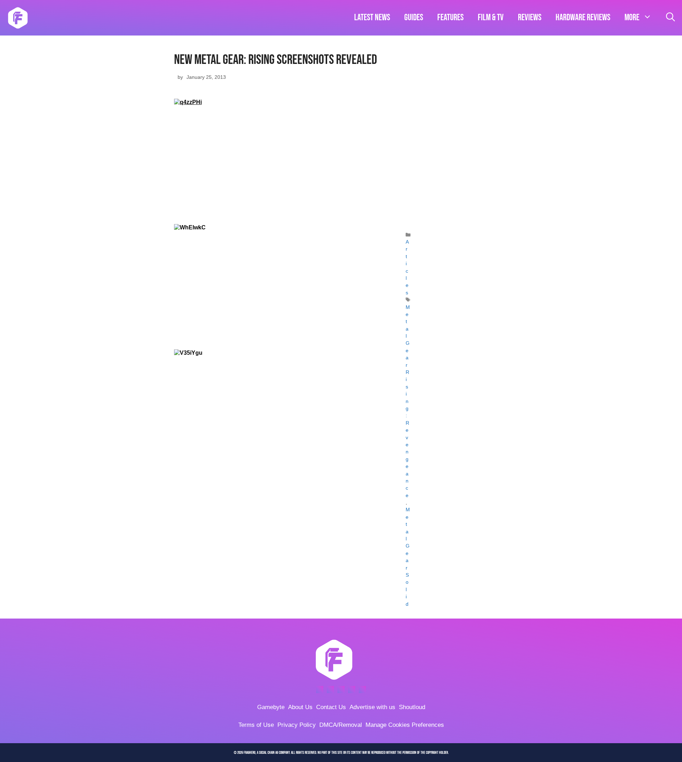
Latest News (372, 17)
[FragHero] (18, 18)
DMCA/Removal (340, 725)
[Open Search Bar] (670, 18)
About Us (300, 707)
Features (450, 17)
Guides (413, 17)
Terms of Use (256, 725)
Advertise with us (372, 707)
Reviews (529, 17)
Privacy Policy (296, 725)
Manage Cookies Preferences (405, 725)
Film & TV (491, 17)
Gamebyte (271, 707)
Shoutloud (412, 707)
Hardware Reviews (583, 17)
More (631, 17)
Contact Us (331, 707)
